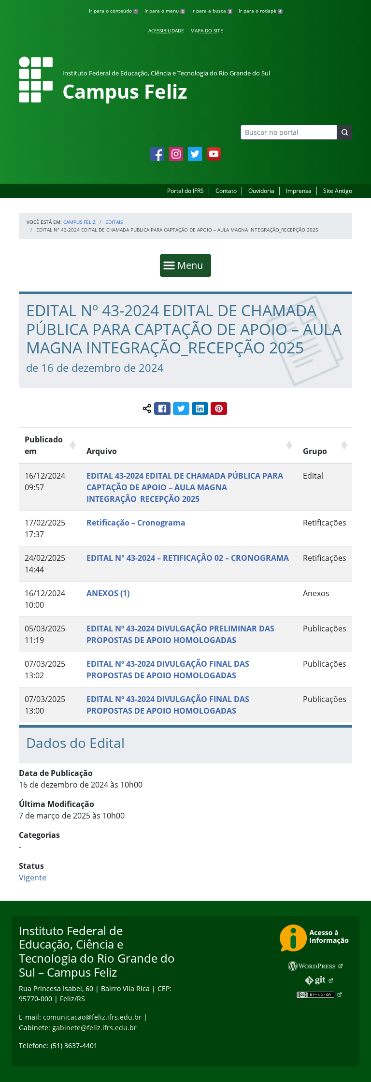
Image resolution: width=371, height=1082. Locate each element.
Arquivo (101, 451)
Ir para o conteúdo (113, 10)
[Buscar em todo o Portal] (344, 132)
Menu (192, 265)
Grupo (315, 451)
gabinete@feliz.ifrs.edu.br (94, 1027)
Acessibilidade (166, 30)
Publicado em (44, 445)
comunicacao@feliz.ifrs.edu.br (92, 1017)
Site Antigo (337, 191)
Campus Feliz (79, 222)
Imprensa (299, 191)
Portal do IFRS (185, 191)
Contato (226, 191)
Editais (114, 222)
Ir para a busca (211, 10)
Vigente (32, 877)
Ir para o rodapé (260, 10)
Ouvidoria (261, 191)
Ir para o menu (164, 10)
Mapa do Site (206, 30)
